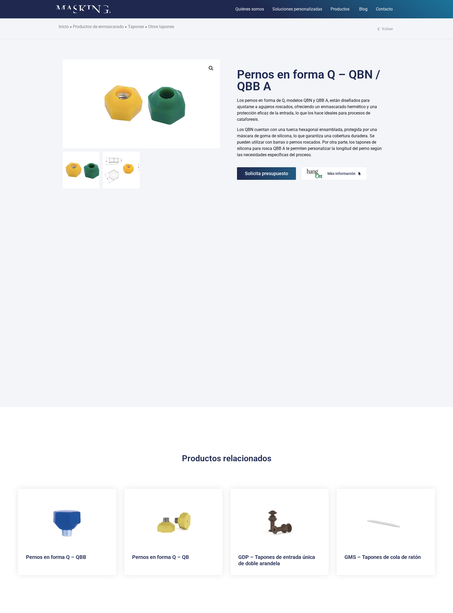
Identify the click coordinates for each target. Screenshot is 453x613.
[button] (211, 68)
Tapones (136, 26)
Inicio (64, 26)
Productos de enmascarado (98, 26)
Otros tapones (161, 26)
